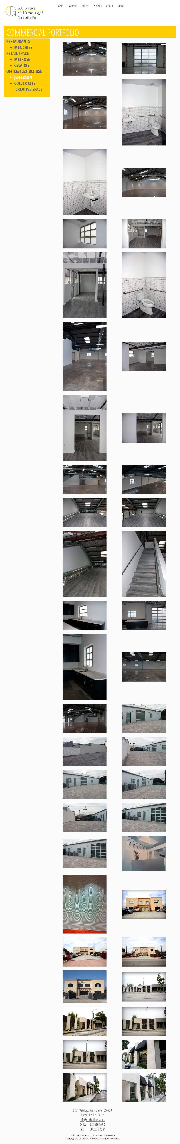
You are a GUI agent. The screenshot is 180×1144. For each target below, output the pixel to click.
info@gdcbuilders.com (92, 1119)
